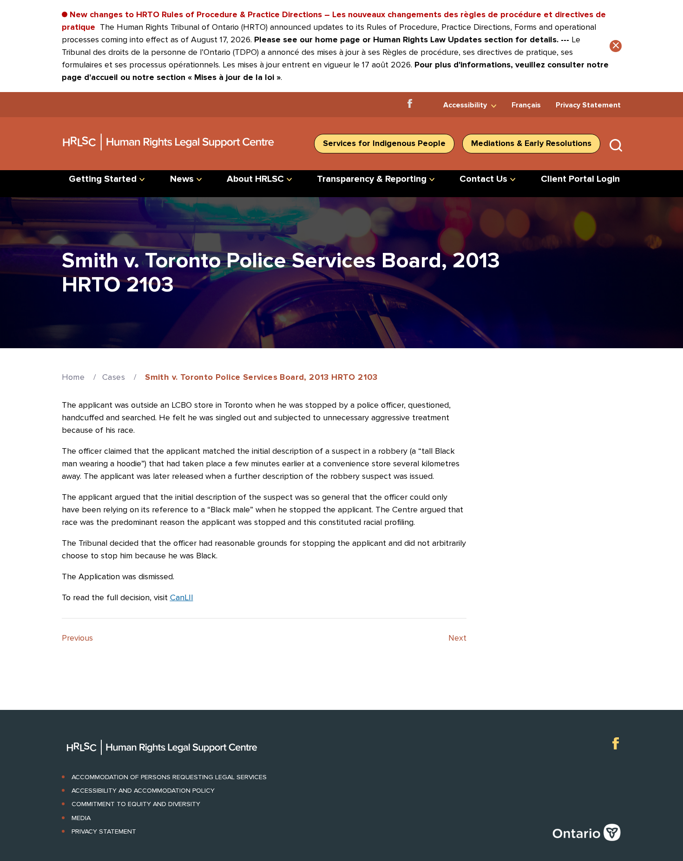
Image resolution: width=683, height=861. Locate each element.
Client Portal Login (580, 179)
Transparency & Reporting (372, 179)
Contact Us (483, 179)
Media (81, 818)
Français (526, 105)
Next (457, 638)
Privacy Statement (588, 105)
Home (73, 377)
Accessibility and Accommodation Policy (143, 791)
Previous (77, 638)
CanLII (181, 597)
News (182, 179)
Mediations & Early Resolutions (531, 143)
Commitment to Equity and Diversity (136, 804)
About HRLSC (255, 179)
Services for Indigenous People (384, 143)
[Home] (169, 154)
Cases (113, 377)
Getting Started (103, 179)
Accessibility (465, 105)
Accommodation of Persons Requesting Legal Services (169, 777)
